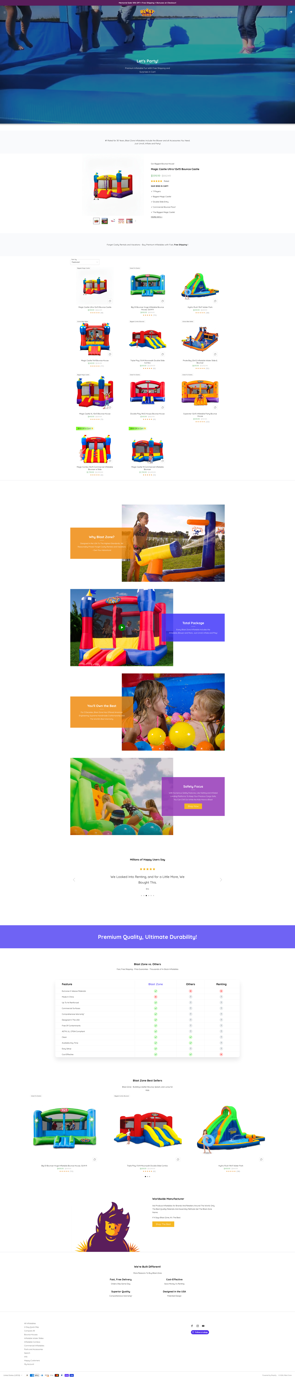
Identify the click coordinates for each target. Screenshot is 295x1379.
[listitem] (147, 3)
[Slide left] (90, 221)
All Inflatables (30, 1323)
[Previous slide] (86, 184)
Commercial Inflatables (34, 1345)
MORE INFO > (156, 217)
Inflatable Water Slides (34, 1338)
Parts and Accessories (33, 1349)
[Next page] (271, 1134)
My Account (29, 1364)
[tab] (145, 1176)
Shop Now (193, 806)
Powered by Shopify (269, 1375)
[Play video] (121, 627)
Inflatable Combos (32, 1342)
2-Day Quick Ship (31, 1327)
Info (25, 1357)
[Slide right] (135, 221)
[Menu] (4, 12)
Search (27, 1353)
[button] (141, 895)
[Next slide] (139, 184)
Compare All (29, 1331)
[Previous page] (24, 1134)
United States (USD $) (11, 1375)
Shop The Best (163, 1224)
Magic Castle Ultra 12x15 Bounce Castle (175, 169)
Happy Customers (32, 1360)
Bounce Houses (31, 1334)
